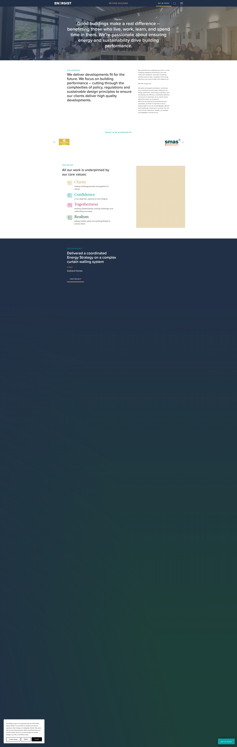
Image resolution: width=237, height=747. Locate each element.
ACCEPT (36, 739)
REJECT (26, 739)
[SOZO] (63, 3)
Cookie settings (13, 739)
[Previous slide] (54, 142)
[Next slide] (182, 142)
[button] (174, 3)
